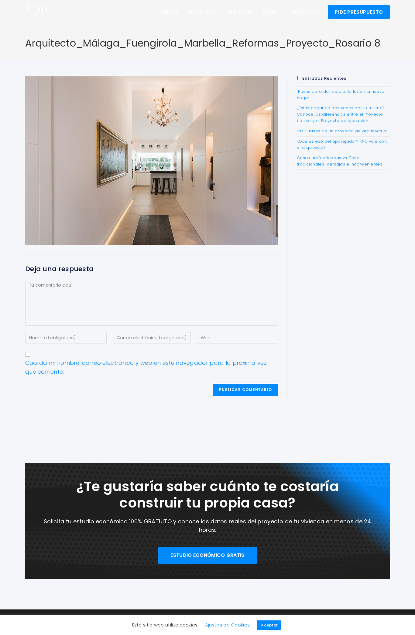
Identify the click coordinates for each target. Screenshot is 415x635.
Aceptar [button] (269, 625)
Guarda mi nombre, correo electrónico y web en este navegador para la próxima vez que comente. (146, 367)
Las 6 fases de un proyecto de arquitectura (342, 131)
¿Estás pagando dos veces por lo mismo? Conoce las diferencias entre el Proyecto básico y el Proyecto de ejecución (341, 114)
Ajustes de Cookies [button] (227, 625)
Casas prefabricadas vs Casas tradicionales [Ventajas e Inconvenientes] (340, 161)
